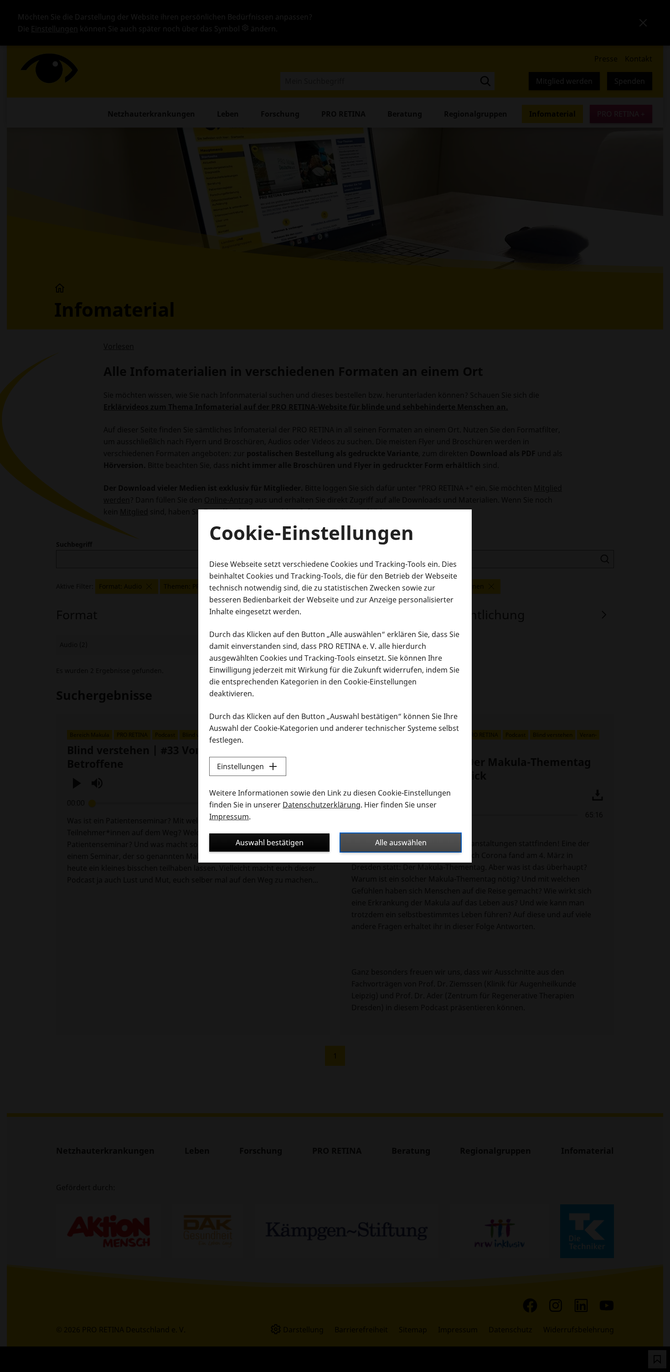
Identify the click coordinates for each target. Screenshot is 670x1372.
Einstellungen (240, 766)
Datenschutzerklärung (322, 805)
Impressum (229, 817)
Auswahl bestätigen (270, 843)
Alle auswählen (401, 843)
